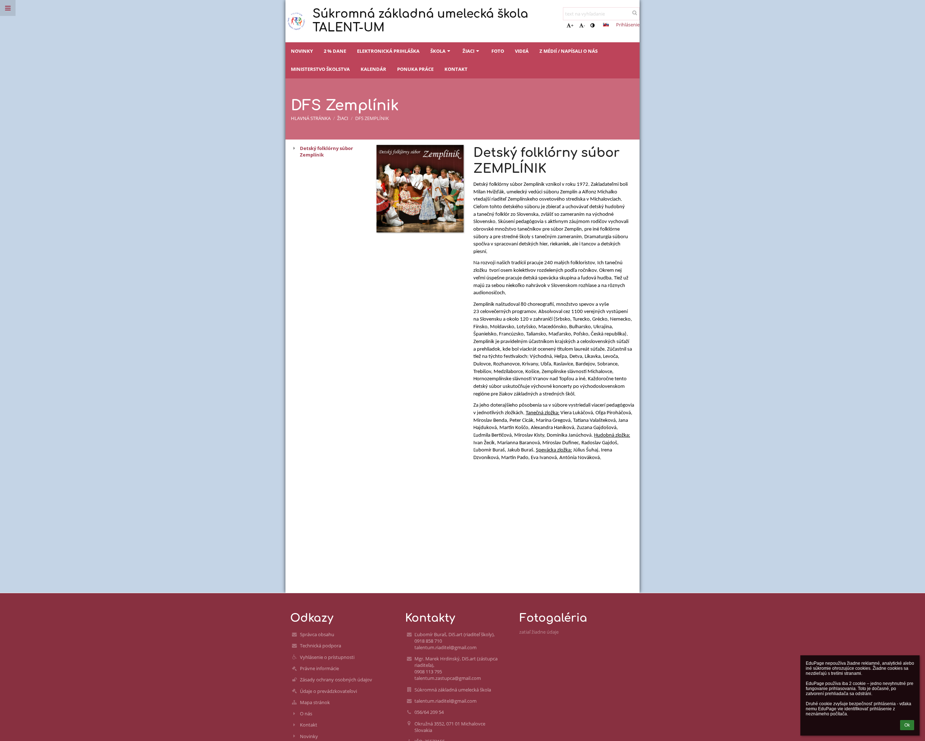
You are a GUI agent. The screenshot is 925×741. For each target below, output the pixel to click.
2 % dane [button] (335, 51)
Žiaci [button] (468, 51)
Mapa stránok (315, 702)
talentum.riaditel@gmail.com (445, 701)
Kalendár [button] (373, 69)
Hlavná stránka (311, 118)
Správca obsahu (317, 634)
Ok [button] (907, 725)
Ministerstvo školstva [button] (320, 69)
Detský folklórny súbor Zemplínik (326, 151)
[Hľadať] (635, 12)
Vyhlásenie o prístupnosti (327, 657)
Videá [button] (522, 51)
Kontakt (308, 724)
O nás (306, 713)
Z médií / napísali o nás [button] (568, 51)
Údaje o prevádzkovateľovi (328, 691)
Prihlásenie (628, 24)
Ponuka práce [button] (415, 69)
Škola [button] (438, 51)
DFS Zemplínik (372, 118)
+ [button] (572, 25)
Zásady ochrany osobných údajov (336, 679)
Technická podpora (320, 645)
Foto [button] (497, 51)
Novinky (309, 736)
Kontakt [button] (456, 69)
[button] (592, 25)
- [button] (584, 25)
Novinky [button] (302, 51)
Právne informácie (319, 668)
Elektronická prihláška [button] (388, 51)
